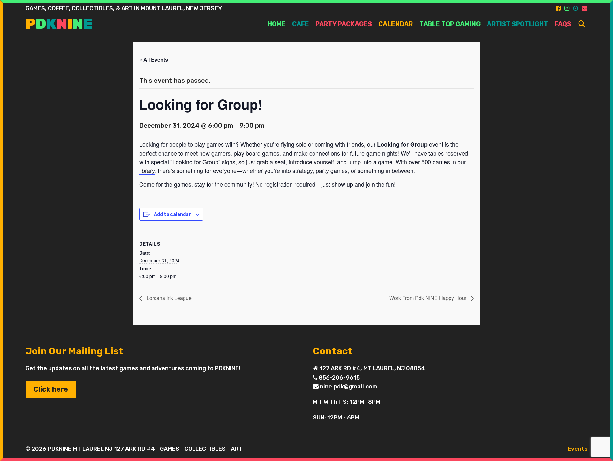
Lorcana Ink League (168, 298)
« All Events (153, 59)
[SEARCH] (581, 24)
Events (577, 448)
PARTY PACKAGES (343, 24)
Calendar (395, 24)
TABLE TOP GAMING (450, 24)
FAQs (563, 24)
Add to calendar (172, 214)
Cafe (300, 24)
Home (277, 24)
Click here (51, 389)
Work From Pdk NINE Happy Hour (428, 298)
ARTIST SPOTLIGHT (517, 24)
